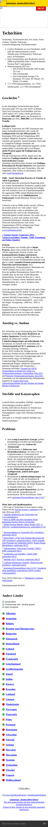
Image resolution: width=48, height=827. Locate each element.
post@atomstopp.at (15, 173)
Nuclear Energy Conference (26, 509)
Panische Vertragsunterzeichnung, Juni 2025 (24, 376)
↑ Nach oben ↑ (24, 788)
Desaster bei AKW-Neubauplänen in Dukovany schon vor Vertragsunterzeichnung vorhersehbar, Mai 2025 (22, 371)
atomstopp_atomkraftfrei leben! (20, 3)
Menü (41, 8)
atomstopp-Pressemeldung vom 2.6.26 (28, 497)
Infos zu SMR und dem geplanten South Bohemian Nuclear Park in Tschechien (20, 520)
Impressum (24, 809)
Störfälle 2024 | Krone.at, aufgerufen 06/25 (22, 559)
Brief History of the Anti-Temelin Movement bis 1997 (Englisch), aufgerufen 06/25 (23, 539)
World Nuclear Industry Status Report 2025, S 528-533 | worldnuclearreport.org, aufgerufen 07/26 (23, 525)
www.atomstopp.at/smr (12, 230)
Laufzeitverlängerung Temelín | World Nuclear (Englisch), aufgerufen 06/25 (22, 563)
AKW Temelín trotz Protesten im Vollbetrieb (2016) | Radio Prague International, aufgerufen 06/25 (24, 543)
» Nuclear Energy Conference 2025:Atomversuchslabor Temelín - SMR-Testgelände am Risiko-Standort (23, 237)
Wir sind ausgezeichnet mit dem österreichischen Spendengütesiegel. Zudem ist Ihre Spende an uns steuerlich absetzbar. (24, 803)
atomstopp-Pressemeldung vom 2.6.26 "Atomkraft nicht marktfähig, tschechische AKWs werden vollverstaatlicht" (24, 570)
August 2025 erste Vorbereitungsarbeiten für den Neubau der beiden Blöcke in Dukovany (23, 383)
